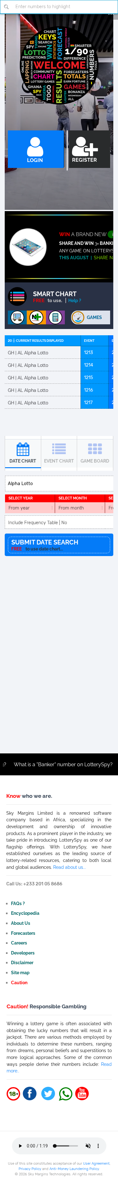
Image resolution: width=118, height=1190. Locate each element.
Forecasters (23, 933)
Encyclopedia (25, 913)
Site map (20, 972)
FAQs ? (18, 903)
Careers (19, 942)
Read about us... (69, 867)
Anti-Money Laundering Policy (74, 1169)
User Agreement (96, 1163)
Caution (19, 982)
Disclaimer (22, 962)
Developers (23, 952)
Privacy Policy (30, 1169)
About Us (20, 923)
